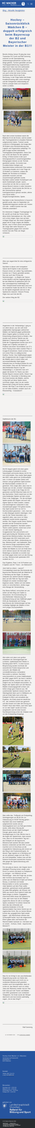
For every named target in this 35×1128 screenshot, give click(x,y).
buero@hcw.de (10, 1075)
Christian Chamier (25, 1034)
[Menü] (31, 4)
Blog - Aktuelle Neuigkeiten (14, 10)
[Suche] (27, 4)
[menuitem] (27, 4)
